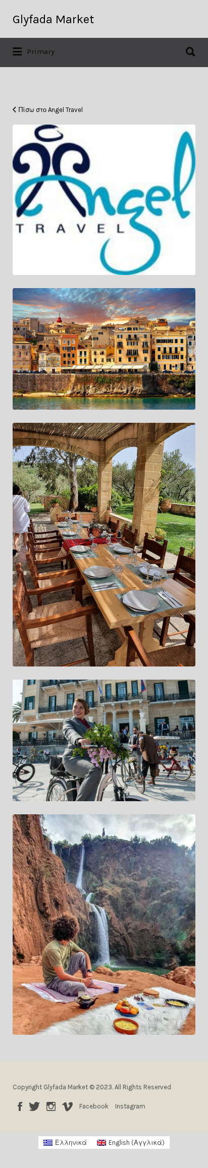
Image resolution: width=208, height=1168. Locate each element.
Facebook (20, 1106)
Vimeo (67, 1106)
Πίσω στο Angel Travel (51, 110)
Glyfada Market (53, 19)
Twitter (34, 1106)
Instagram (51, 1106)
